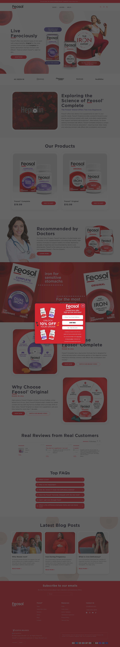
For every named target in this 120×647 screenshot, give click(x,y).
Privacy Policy (79, 336)
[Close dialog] (83, 305)
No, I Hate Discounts (73, 327)
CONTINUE (72, 323)
